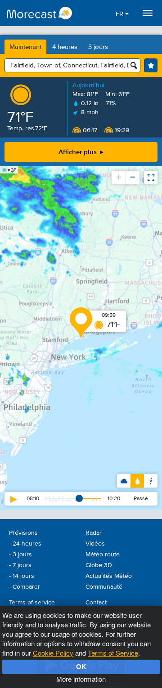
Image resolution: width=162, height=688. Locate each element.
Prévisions (23, 533)
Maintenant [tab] (25, 47)
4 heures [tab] (64, 47)
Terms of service (32, 602)
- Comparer (24, 587)
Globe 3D (99, 565)
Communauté (104, 587)
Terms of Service (113, 652)
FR (120, 14)
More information (81, 679)
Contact (96, 602)
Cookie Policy (53, 652)
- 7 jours (20, 565)
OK (81, 666)
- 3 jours (20, 554)
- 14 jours (21, 576)
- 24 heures (25, 544)
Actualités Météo (109, 576)
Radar (94, 533)
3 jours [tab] (98, 47)
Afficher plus (78, 151)
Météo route (103, 554)
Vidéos (95, 544)
